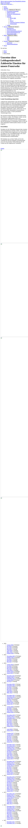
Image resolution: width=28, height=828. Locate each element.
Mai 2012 (9, 813)
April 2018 (9, 729)
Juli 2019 (9, 719)
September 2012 (11, 810)
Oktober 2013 (10, 795)
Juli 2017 (9, 736)
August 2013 (10, 798)
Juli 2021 (9, 699)
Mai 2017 (9, 739)
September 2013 (11, 796)
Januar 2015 (10, 774)
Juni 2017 (9, 737)
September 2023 (11, 678)
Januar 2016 (10, 758)
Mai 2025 (9, 661)
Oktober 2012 (10, 809)
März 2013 (9, 803)
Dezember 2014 (11, 777)
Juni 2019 (9, 720)
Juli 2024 (9, 666)
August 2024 (10, 664)
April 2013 (9, 802)
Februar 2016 (10, 757)
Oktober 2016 (10, 747)
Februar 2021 (10, 702)
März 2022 (9, 692)
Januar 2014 (10, 791)
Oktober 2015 (10, 762)
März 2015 (9, 771)
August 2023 (10, 680)
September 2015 (11, 764)
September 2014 (11, 779)
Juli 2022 (9, 687)
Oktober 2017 (10, 733)
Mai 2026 (9, 649)
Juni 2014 (9, 784)
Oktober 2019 (10, 716)
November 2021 (11, 695)
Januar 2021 (10, 704)
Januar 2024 (10, 673)
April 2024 (9, 670)
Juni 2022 (9, 688)
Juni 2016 (9, 753)
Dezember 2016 (11, 744)
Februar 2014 (10, 789)
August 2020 (10, 706)
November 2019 (11, 715)
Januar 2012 (10, 819)
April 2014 (9, 786)
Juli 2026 (9, 646)
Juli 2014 (9, 782)
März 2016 (9, 755)
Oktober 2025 (10, 657)
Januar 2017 (10, 741)
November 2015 (11, 761)
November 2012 (11, 807)
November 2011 (11, 823)
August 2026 (10, 645)
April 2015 (9, 770)
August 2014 (10, 781)
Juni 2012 (9, 812)
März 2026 (9, 652)
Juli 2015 (9, 767)
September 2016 (11, 748)
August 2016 (10, 750)
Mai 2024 (9, 668)
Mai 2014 (9, 785)
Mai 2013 (9, 800)
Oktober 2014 (10, 778)
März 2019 (9, 725)
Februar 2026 (10, 653)
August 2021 (10, 698)
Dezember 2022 (11, 684)
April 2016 (9, 754)
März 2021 (9, 701)
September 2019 (11, 718)
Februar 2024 (10, 671)
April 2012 (9, 814)
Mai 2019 (9, 722)
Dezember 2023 (11, 675)
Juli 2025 (9, 659)
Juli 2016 (9, 751)
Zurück (2, 148)
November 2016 (11, 746)
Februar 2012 (10, 817)
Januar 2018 (10, 730)
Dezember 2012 (11, 806)
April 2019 (9, 723)
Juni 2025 (9, 660)
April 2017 (9, 740)
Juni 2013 (9, 799)
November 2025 (11, 656)
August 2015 (10, 765)
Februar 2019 (10, 726)
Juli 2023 (9, 681)
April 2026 (9, 650)
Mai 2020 (9, 709)
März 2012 (9, 816)
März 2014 (9, 788)
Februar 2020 (10, 712)
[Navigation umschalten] (12, 4)
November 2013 (11, 793)
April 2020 (9, 711)
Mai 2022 (9, 689)
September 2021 (11, 697)
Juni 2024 (9, 667)
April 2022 (9, 691)
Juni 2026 (9, 647)
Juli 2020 (9, 708)
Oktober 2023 (10, 677)
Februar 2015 (10, 772)
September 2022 (11, 685)
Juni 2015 (9, 768)
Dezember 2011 (11, 821)
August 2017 (10, 734)
